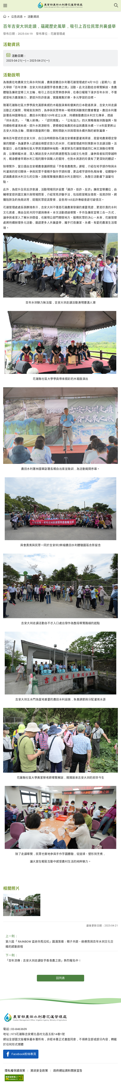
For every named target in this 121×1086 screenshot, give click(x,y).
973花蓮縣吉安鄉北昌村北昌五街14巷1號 (38, 1034)
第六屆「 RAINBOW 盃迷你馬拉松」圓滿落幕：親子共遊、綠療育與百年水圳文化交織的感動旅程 (59, 941)
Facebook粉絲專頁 (24, 1054)
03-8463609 (19, 1029)
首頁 (4, 16)
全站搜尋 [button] (116, 5)
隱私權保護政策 (15, 1070)
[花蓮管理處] (60, 5)
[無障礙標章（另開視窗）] (14, 1077)
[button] (5, 5)
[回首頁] (60, 1017)
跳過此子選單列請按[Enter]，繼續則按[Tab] (6, 20)
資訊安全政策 (39, 1070)
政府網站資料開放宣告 (67, 1070)
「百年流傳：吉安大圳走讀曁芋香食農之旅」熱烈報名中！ (43, 957)
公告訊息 (17, 16)
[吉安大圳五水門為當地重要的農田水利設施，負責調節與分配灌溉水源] (21, 905)
